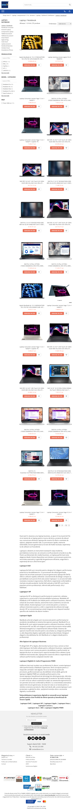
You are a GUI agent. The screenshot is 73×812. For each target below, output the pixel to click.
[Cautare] (70, 4)
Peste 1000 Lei (7, 103)
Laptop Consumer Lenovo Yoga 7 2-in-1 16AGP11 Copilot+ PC (32, 347)
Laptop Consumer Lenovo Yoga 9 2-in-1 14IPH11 (59, 513)
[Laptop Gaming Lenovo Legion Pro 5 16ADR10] (59, 42)
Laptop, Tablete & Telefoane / (45, 15)
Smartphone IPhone (7, 50)
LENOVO (5, 70)
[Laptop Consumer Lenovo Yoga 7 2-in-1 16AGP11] (32, 497)
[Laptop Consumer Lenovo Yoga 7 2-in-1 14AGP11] (32, 84)
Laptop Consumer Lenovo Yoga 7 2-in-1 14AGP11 (32, 99)
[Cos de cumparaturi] (69, 11)
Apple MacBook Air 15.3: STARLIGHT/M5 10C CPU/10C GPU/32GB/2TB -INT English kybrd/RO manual (32, 58)
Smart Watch (5, 38)
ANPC (27, 764)
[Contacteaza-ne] (65, 11)
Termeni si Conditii (6, 759)
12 (66, 525)
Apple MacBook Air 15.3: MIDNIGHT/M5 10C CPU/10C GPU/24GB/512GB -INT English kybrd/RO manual (31, 306)
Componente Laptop (7, 32)
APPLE (5, 61)
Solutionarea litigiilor (31, 766)
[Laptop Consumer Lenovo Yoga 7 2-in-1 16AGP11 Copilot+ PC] (32, 332)
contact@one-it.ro (38, 749)
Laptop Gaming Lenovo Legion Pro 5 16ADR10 (59, 58)
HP (4, 68)
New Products (7, 93)
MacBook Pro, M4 (8, 91)
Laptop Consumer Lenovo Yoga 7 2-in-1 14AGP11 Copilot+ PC (32, 141)
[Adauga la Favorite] (39, 65)
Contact (3, 764)
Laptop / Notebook (6, 25)
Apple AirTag (4, 40)
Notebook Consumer (7, 27)
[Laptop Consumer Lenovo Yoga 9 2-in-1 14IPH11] (59, 497)
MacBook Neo (7, 89)
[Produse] (3, 11)
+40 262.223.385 (37, 746)
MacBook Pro (7, 84)
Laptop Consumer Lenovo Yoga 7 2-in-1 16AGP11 (32, 513)
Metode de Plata (30, 757)
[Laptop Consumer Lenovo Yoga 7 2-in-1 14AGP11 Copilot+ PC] (32, 125)
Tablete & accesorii (6, 33)
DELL (4, 64)
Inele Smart (4, 42)
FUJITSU (5, 66)
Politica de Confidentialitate (9, 762)
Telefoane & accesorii (7, 36)
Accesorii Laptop (6, 29)
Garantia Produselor (31, 762)
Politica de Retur (30, 759)
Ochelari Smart (5, 48)
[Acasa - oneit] (10, 4)
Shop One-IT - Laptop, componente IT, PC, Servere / (19, 15)
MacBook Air (6, 86)
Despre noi (4, 757)
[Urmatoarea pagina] (69, 525)
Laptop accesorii (6, 44)
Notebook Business (6, 46)
